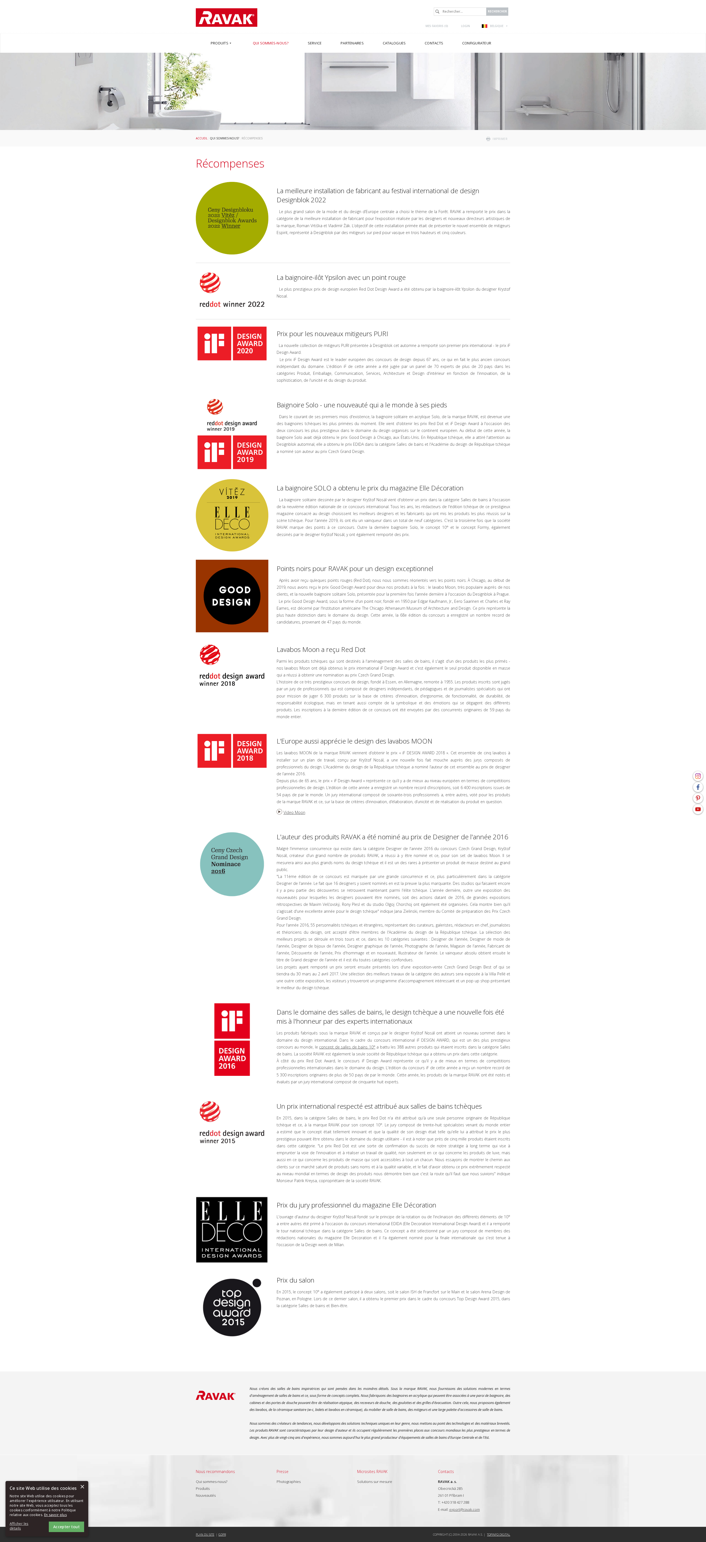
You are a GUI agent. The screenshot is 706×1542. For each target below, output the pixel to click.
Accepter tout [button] (66, 1526)
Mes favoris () (437, 26)
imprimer (500, 139)
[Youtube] (698, 809)
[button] (25, 1526)
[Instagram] (698, 776)
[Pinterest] (698, 798)
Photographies (289, 1481)
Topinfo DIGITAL (498, 1534)
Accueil (201, 138)
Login (465, 26)
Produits (203, 1488)
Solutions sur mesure (374, 1481)
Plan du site (205, 1534)
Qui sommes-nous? (224, 138)
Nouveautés (206, 1495)
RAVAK (226, 17)
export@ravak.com (464, 1509)
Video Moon (294, 812)
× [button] (82, 1487)
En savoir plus (55, 1514)
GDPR (222, 1534)
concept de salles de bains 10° (347, 1047)
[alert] (47, 1508)
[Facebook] (698, 787)
